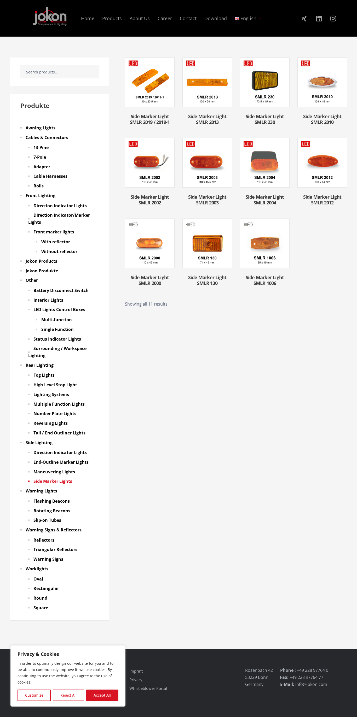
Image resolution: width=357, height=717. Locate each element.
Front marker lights (53, 232)
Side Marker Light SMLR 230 (265, 119)
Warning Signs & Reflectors (54, 530)
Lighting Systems (51, 394)
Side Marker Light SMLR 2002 (150, 200)
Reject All (68, 695)
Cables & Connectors (47, 137)
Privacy (135, 679)
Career (165, 18)
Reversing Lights (50, 423)
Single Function (57, 329)
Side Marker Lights (52, 481)
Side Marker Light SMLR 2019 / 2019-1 (150, 119)
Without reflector (59, 251)
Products (112, 18)
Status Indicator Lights (57, 339)
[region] (67, 676)
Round (40, 598)
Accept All (102, 695)
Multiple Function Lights (59, 404)
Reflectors (43, 540)
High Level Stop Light (55, 385)
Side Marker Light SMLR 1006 (265, 280)
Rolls (38, 186)
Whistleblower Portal (148, 688)
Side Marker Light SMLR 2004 (265, 200)
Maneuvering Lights (54, 472)
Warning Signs (48, 559)
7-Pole (39, 157)
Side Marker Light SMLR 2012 (322, 200)
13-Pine (41, 147)
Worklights (37, 569)
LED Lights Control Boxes (59, 309)
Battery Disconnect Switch (61, 290)
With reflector (55, 242)
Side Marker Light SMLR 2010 (322, 119)
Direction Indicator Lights (60, 206)
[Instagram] (333, 18)
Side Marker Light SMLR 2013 (207, 119)
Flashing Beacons (51, 501)
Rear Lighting (40, 365)
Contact (188, 18)
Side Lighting (39, 442)
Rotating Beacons (51, 511)
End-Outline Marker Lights (61, 462)
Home (87, 18)
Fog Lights (44, 375)
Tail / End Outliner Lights (59, 433)
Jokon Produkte (42, 271)
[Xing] (304, 18)
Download (215, 18)
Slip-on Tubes (47, 520)
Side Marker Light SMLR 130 (207, 280)
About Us (140, 18)
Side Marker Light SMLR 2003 (207, 200)
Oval (38, 579)
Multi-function (56, 320)
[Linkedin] (318, 18)
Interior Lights (48, 300)
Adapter (41, 167)
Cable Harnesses (50, 176)
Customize (34, 695)
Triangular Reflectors (55, 549)
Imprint (136, 671)
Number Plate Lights (54, 413)
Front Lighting (40, 195)
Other (32, 280)
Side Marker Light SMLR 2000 (150, 280)
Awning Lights (40, 128)
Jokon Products (41, 261)
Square (40, 608)
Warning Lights (41, 491)
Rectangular (46, 588)
